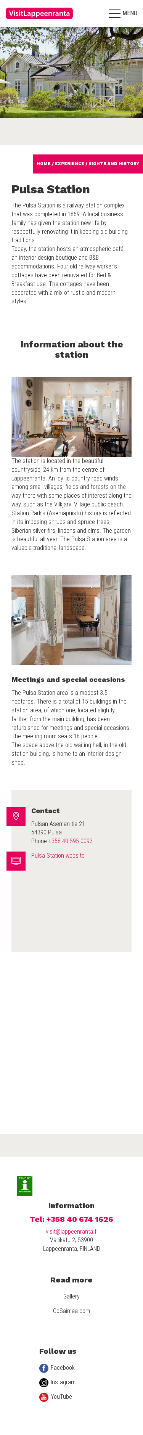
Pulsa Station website (58, 855)
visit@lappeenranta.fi (72, 1231)
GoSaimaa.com (71, 1310)
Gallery (71, 1296)
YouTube (61, 1396)
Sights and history (113, 163)
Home (44, 163)
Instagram (63, 1382)
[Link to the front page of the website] (40, 21)
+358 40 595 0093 (70, 841)
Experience (69, 163)
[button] (123, 13)
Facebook (63, 1367)
